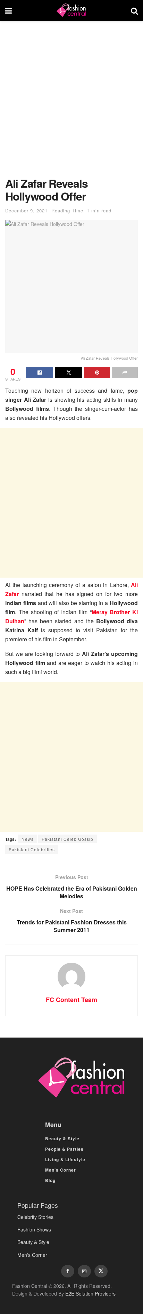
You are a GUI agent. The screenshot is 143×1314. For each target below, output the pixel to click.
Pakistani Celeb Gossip (67, 839)
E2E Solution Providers (90, 1293)
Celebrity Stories (35, 1216)
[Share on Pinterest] (97, 372)
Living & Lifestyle (65, 1159)
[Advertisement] (71, 102)
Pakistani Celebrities (32, 849)
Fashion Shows (34, 1229)
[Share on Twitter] (68, 372)
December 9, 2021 (26, 210)
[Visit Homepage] (71, 10)
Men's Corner (32, 1254)
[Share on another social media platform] (125, 372)
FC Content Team (71, 999)
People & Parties (64, 1149)
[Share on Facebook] (39, 372)
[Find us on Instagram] (84, 1271)
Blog (50, 1180)
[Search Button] (134, 10)
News (28, 839)
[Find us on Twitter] (101, 1271)
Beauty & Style (62, 1138)
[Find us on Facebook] (67, 1271)
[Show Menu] (8, 10)
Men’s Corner (60, 1170)
